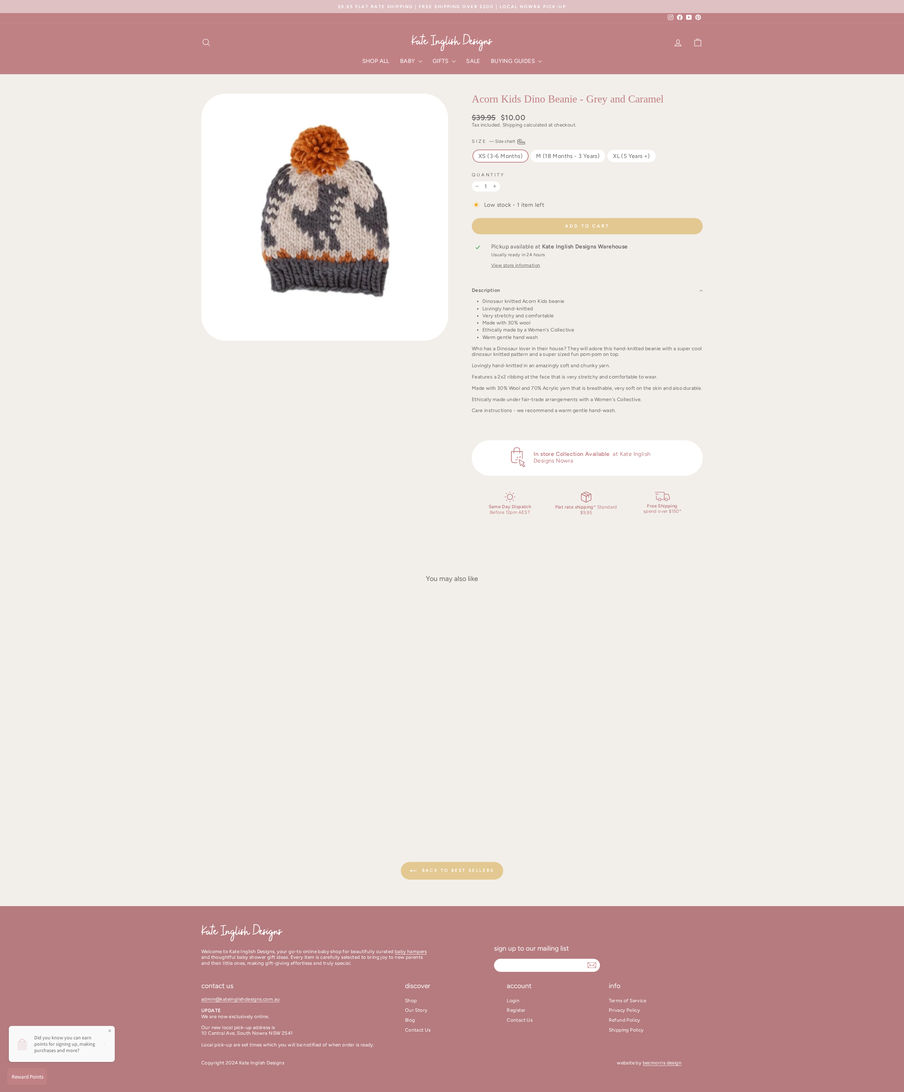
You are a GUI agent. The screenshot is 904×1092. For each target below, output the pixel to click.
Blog (410, 1020)
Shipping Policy (626, 1030)
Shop (411, 1000)
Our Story (416, 1010)
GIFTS (441, 61)
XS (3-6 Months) (500, 156)
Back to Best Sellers (457, 870)
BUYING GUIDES (514, 61)
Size (494, 141)
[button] (587, 290)
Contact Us (418, 1030)
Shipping (512, 125)
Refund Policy (624, 1020)
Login (513, 1000)
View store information (515, 265)
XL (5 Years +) (631, 156)
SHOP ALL (375, 61)
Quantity (488, 174)
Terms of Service (627, 1000)
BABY (408, 61)
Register (516, 1010)
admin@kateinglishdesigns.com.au (240, 999)
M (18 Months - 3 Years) (568, 156)
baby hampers (411, 951)
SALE (473, 61)
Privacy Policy (624, 1010)
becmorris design (662, 1062)
